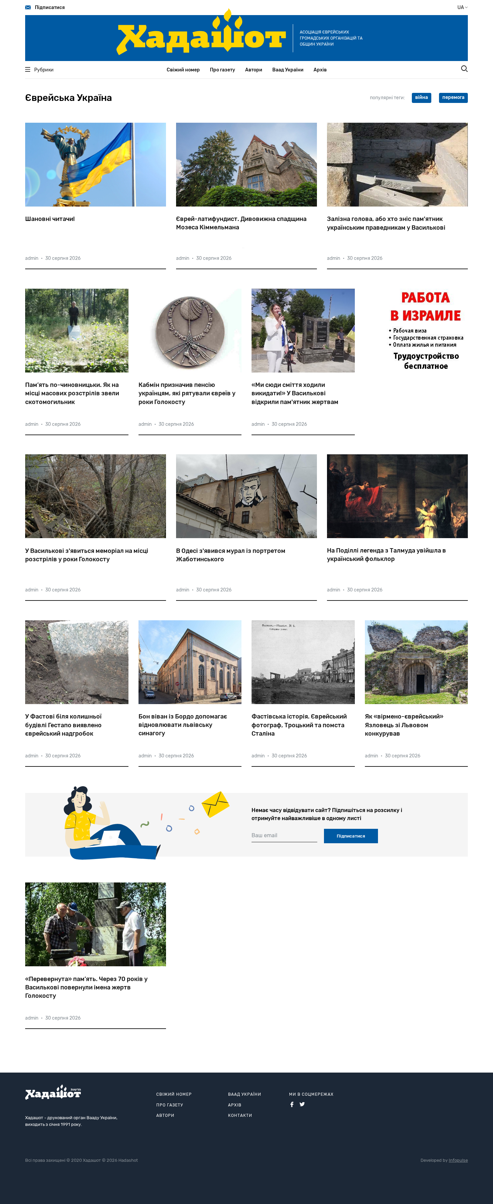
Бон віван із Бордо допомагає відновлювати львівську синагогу (183, 725)
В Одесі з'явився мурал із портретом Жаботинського (230, 555)
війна (421, 97)
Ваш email (264, 835)
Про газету (222, 70)
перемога (453, 97)
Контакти (240, 1115)
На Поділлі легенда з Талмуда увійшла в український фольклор (386, 555)
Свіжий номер (183, 70)
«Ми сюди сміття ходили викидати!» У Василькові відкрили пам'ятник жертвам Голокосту (295, 393)
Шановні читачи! (50, 219)
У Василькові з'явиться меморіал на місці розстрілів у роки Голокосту (86, 555)
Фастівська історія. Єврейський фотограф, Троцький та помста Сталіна (299, 725)
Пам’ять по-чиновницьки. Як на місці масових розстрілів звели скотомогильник (72, 393)
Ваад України (288, 70)
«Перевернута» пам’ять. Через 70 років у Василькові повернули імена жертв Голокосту (86, 987)
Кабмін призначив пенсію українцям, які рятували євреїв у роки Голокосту (187, 393)
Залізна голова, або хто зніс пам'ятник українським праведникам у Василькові (386, 223)
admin (31, 258)
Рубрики (44, 70)
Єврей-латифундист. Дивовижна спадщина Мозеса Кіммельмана (241, 223)
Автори (253, 70)
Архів (320, 70)
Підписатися (50, 7)
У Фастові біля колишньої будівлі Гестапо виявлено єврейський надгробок (63, 725)
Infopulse (458, 1160)
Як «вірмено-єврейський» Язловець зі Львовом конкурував (404, 725)
